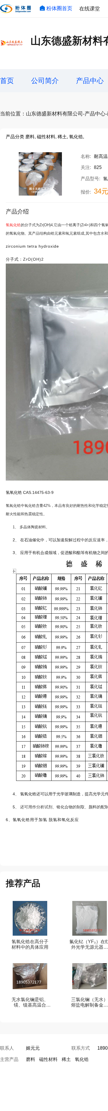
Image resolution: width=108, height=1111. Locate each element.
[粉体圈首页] (15, 8)
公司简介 (45, 80)
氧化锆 (82, 1059)
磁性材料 (48, 1059)
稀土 (66, 1059)
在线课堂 (89, 9)
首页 (7, 80)
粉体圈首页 (59, 8)
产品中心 (90, 80)
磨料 (30, 1059)
